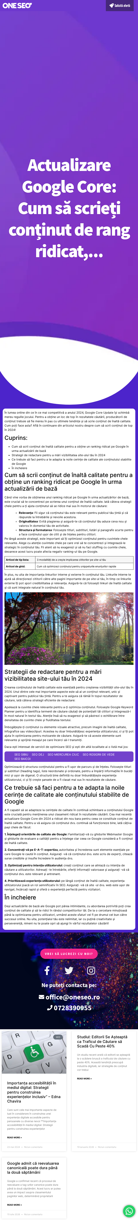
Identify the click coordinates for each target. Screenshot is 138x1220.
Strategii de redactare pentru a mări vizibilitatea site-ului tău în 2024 (58, 455)
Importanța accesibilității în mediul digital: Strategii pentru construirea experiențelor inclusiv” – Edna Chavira (34, 1092)
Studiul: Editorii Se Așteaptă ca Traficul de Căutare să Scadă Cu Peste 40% (102, 1041)
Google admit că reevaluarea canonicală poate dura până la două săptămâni (33, 1168)
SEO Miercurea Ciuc (63, 754)
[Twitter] (69, 970)
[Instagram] (91, 970)
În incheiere (19, 468)
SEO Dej (38, 754)
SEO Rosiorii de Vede (99, 754)
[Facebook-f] (47, 970)
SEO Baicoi (22, 759)
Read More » (14, 1137)
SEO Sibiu (21, 754)
